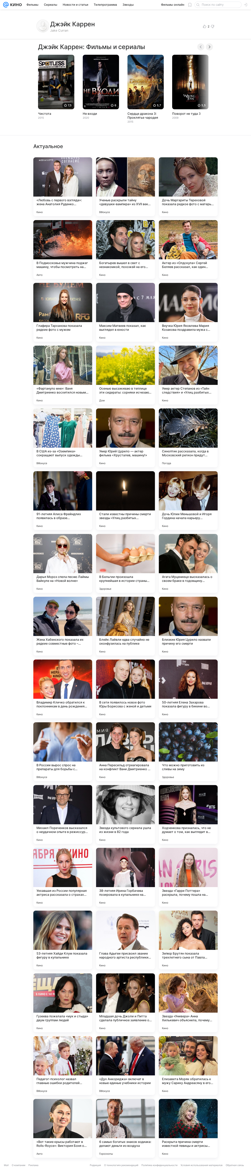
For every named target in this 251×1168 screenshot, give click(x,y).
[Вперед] (209, 46)
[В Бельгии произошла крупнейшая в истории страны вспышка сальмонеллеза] (125, 563)
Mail (6, 1165)
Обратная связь (235, 1165)
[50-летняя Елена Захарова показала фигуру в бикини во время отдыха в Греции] (188, 689)
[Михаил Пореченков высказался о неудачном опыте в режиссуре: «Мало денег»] (62, 814)
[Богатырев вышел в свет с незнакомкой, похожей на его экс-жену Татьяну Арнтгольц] (125, 249)
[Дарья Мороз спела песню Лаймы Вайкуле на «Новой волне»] (62, 563)
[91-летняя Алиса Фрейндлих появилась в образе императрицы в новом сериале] (62, 500)
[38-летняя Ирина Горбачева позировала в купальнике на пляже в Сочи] (125, 877)
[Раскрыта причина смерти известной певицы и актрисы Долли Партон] (188, 1128)
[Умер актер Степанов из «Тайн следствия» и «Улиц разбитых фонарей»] (188, 375)
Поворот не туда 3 (186, 114)
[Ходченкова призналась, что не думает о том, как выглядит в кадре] (188, 814)
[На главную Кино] (15, 4)
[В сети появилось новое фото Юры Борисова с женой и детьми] (125, 689)
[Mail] (6, 4)
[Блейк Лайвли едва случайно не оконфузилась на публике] (125, 626)
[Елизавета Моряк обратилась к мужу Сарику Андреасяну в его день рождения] (188, 1065)
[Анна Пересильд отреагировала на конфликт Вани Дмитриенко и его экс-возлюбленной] (125, 751)
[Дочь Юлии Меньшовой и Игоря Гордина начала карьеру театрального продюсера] (188, 500)
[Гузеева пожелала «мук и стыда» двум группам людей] (62, 1002)
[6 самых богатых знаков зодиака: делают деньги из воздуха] (125, 1128)
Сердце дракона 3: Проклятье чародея (142, 115)
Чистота (44, 114)
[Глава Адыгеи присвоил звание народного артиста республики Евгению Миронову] (125, 940)
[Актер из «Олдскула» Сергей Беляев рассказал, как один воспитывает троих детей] (188, 249)
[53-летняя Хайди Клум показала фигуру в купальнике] (62, 940)
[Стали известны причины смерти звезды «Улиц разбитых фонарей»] (125, 500)
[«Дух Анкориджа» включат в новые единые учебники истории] (125, 1065)
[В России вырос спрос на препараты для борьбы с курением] (62, 751)
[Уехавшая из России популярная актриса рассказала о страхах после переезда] (62, 877)
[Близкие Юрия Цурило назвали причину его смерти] (188, 626)
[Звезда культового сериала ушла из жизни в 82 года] (125, 814)
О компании (18, 1165)
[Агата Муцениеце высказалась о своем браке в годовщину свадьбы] (188, 563)
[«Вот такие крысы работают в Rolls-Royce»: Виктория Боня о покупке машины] (62, 1128)
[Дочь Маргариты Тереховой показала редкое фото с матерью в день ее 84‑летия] (188, 186)
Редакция (95, 1165)
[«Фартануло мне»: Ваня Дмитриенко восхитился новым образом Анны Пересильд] (62, 375)
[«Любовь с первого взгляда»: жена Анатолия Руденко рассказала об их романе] (62, 186)
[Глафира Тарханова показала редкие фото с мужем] (62, 312)
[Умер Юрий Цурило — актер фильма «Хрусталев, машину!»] (125, 437)
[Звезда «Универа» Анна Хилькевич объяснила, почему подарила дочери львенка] (188, 1002)
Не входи (90, 114)
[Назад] (200, 46)
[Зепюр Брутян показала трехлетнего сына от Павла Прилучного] (188, 940)
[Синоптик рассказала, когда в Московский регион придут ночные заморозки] (188, 437)
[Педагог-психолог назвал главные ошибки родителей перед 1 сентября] (62, 1065)
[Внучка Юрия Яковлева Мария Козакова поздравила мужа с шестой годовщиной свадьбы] (188, 312)
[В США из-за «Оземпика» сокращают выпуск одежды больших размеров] (62, 437)
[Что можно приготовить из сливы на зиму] (188, 751)
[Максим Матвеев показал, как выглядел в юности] (125, 312)
